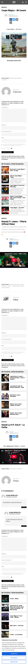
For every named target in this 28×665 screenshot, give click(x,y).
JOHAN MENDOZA (12, 495)
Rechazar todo (14, 661)
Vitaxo (12, 431)
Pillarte (7, 287)
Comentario (4, 107)
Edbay (12, 238)
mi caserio (4, 79)
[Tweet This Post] (13, 19)
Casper (11, 78)
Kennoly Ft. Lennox (19, 284)
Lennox (3, 287)
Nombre (3, 125)
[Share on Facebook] (10, 19)
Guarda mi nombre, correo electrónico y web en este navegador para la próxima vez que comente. (14, 145)
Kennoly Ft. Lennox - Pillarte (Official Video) (12, 286)
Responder (24, 507)
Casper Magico (17, 78)
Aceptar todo (14, 653)
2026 (10, 468)
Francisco (12, 14)
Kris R (20, 468)
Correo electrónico (6, 131)
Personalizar (14, 657)
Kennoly (11, 284)
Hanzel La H (15, 468)
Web (2, 137)
